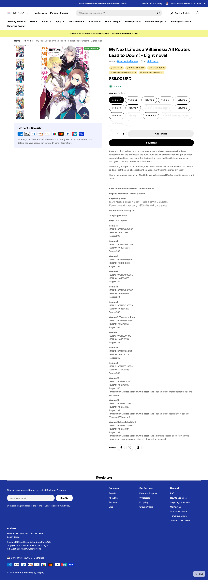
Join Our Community (151, 3)
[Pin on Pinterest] (138, 447)
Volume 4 (166, 100)
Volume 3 (149, 100)
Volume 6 (116, 107)
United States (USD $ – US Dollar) (186, 3)
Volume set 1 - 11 (121, 124)
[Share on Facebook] (121, 447)
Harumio (19, 572)
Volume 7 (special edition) (158, 108)
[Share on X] (129, 447)
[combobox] (119, 13)
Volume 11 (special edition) (176, 116)
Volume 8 (182, 107)
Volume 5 (182, 100)
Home (17, 40)
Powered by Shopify (34, 572)
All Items (28, 40)
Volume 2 (132, 100)
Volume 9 (116, 115)
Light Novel (152, 61)
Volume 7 (133, 107)
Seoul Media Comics (127, 61)
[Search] (158, 13)
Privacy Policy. (63, 506)
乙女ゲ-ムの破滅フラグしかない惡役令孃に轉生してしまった (138, 205)
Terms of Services (44, 506)
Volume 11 (151, 115)
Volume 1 (116, 100)
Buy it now (151, 142)
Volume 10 (135, 116)
